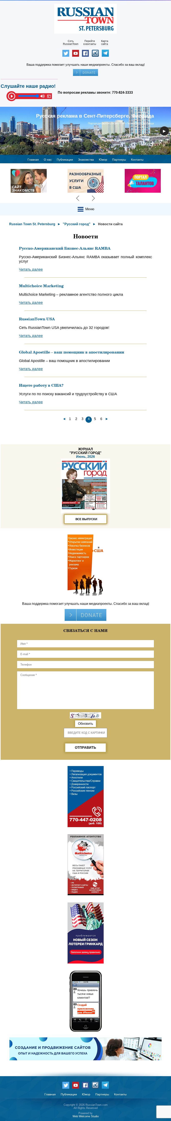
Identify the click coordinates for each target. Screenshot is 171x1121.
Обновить (85, 723)
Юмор (103, 159)
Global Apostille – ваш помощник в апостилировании (71, 352)
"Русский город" (77, 224)
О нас (48, 159)
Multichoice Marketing (41, 285)
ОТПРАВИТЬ (85, 747)
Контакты (137, 159)
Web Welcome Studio (86, 1116)
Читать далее (31, 269)
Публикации (65, 159)
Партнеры (119, 159)
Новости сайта (110, 224)
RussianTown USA (37, 318)
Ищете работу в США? (41, 385)
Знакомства (86, 159)
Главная (33, 159)
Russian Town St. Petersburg (32, 224)
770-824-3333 (122, 92)
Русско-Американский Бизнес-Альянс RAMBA (65, 248)
